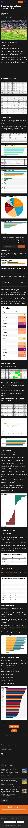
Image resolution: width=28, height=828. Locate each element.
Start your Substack (10, 822)
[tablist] (6, 749)
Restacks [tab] (10, 749)
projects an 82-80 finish (15, 57)
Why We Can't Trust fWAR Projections (8, 769)
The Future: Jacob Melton (8, 780)
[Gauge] (25, 282)
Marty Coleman (4, 13)
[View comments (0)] (7, 17)
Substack (8, 825)
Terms (17, 818)
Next (24, 740)
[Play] (3, 282)
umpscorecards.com (6, 392)
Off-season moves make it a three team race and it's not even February (10, 793)
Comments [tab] (4, 749)
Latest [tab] (6, 765)
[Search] (25, 765)
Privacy (13, 818)
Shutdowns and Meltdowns (8, 572)
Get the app (20, 822)
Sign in (25, 1)
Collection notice (23, 818)
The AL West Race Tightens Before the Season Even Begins (10, 790)
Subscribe (20, 1)
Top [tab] (2, 765)
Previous (5, 740)
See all (3, 800)
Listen (25, 14)
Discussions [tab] (11, 765)
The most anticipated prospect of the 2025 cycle (10, 782)
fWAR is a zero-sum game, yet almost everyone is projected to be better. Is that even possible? (10, 773)
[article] (14, 773)
